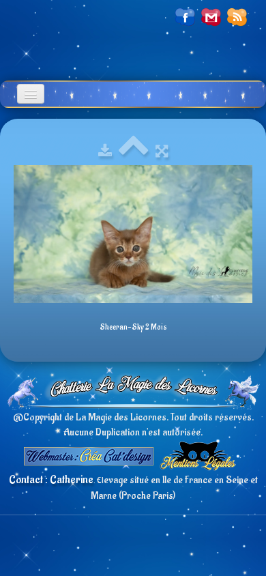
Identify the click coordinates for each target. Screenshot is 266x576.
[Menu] (30, 94)
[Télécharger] (105, 151)
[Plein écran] (162, 151)
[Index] (133, 151)
